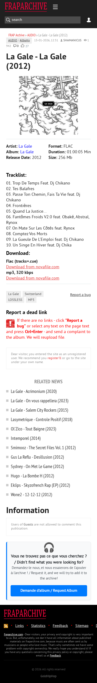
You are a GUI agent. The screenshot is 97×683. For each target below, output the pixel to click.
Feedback (60, 626)
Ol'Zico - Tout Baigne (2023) (33, 429)
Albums (25, 40)
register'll (54, 358)
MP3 (31, 300)
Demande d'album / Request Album (48, 590)
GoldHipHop (48, 676)
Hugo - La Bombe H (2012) (32, 476)
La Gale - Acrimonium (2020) (34, 391)
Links (19, 626)
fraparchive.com (13, 635)
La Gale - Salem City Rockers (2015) (39, 410)
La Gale (13, 294)
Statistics (38, 626)
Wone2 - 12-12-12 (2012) (31, 494)
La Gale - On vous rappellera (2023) (40, 400)
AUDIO (12, 40)
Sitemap (82, 626)
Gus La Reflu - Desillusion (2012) (37, 457)
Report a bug (80, 295)
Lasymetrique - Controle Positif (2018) (42, 419)
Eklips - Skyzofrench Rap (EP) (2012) (40, 485)
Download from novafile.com (32, 267)
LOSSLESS (15, 300)
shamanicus (72, 40)
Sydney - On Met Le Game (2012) (37, 466)
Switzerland (33, 294)
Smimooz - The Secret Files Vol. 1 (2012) (43, 447)
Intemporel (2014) (26, 438)
